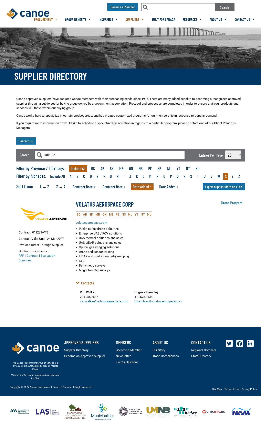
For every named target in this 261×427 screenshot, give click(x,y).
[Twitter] (229, 343)
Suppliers (132, 19)
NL (169, 168)
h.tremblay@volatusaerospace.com (158, 301)
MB (121, 168)
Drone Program (231, 202)
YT (178, 168)
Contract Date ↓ (114, 186)
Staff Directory (201, 356)
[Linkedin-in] (250, 343)
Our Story (159, 350)
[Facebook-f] (239, 343)
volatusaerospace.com (91, 223)
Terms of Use (232, 389)
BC (93, 168)
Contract (32, 256)
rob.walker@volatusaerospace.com (104, 301)
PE (150, 168)
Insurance (106, 19)
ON (131, 168)
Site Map (217, 389)
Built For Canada (163, 19)
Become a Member (129, 350)
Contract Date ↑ (84, 186)
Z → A (60, 186)
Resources (189, 19)
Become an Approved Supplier (84, 356)
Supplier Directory (76, 350)
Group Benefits (75, 19)
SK (112, 168)
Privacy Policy (249, 389)
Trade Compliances (166, 356)
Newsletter (123, 356)
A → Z (44, 186)
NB (141, 168)
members (123, 342)
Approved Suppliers (81, 342)
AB (102, 168)
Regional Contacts (203, 350)
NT (188, 168)
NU (198, 168)
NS (159, 168)
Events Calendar (127, 362)
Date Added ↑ (142, 186)
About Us (216, 19)
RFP (21, 256)
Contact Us (242, 19)
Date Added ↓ (168, 186)
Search (224, 7)
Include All (78, 168)
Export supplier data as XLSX (223, 186)
